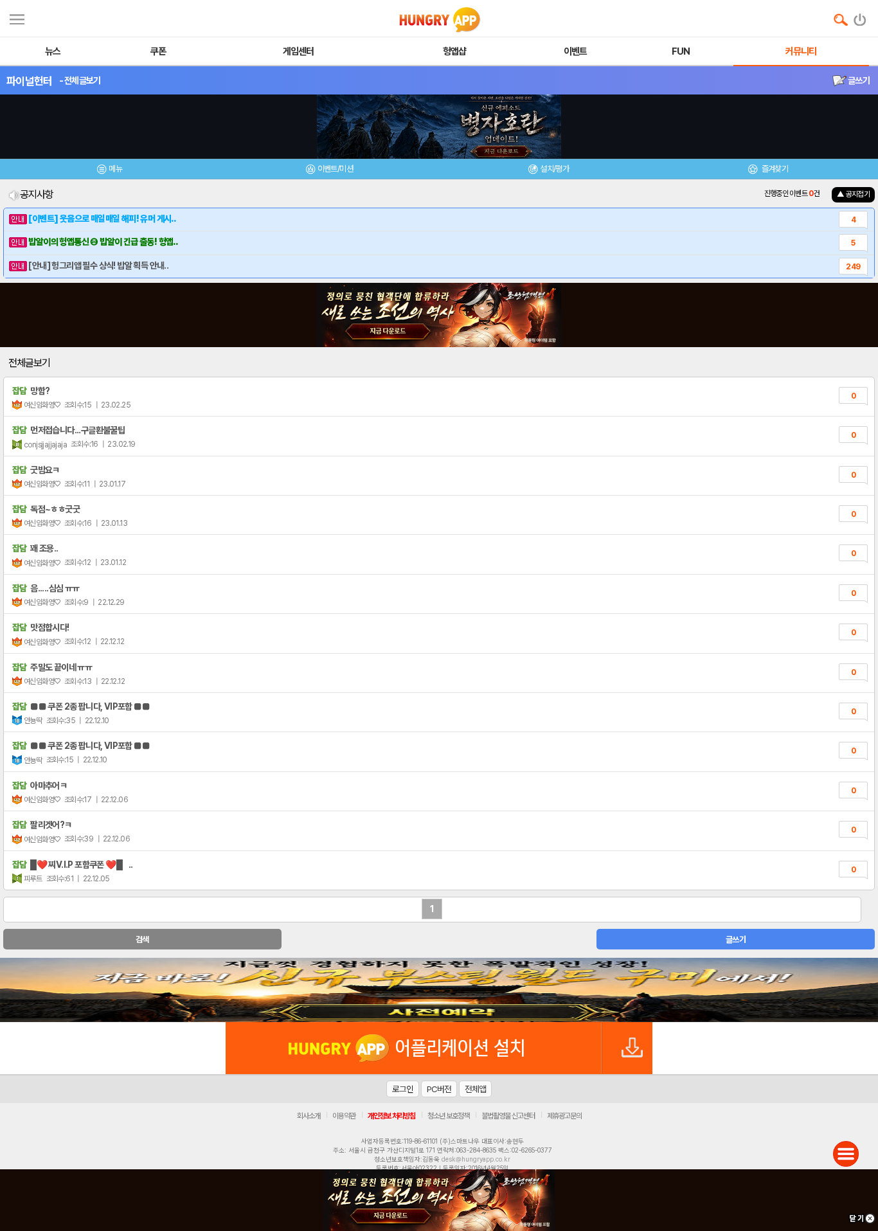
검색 (142, 939)
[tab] (110, 170)
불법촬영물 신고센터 (508, 1115)
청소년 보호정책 (448, 1115)
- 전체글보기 (80, 80)
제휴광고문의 (564, 1115)
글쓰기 (858, 80)
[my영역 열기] (17, 17)
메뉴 (115, 169)
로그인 (402, 1089)
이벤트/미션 (335, 169)
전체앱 (475, 1089)
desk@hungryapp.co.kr (476, 1159)
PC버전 (439, 1089)
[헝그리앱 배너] (439, 990)
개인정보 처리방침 (391, 1115)
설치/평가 (554, 169)
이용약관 (343, 1115)
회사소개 (308, 1115)
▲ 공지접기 (853, 194)
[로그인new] (860, 16)
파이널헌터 (29, 81)
